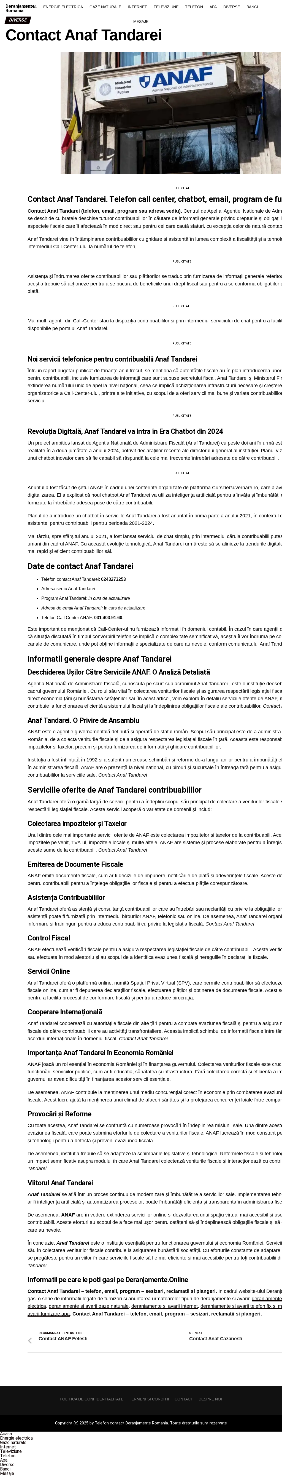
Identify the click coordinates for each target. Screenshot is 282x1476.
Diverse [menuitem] (7, 1464)
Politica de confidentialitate (91, 1399)
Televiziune (166, 7)
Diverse (231, 7)
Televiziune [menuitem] (11, 1451)
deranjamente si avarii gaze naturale (89, 1306)
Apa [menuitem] (3, 1460)
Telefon (194, 7)
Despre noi (210, 1399)
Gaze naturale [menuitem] (13, 1442)
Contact (184, 1399)
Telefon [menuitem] (7, 1455)
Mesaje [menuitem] (7, 1473)
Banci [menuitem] (5, 1469)
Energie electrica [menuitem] (16, 1438)
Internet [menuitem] (8, 1447)
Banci (252, 7)
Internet (137, 7)
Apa (213, 7)
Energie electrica (63, 7)
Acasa (30, 7)
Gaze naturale (105, 7)
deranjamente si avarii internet (164, 1306)
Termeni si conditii (149, 1399)
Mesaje (140, 21)
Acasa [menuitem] (6, 1433)
